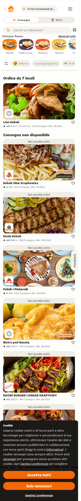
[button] (8, 9)
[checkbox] (9, 47)
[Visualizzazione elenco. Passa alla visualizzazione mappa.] (74, 30)
